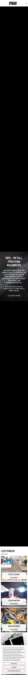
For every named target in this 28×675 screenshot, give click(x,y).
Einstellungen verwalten (14, 670)
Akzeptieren (14, 663)
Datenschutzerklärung (13, 654)
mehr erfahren (14, 577)
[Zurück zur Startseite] (14, 3)
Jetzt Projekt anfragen (14, 295)
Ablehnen (14, 667)
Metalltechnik (14, 574)
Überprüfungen (14, 626)
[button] (26, 3)
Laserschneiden (14, 600)
